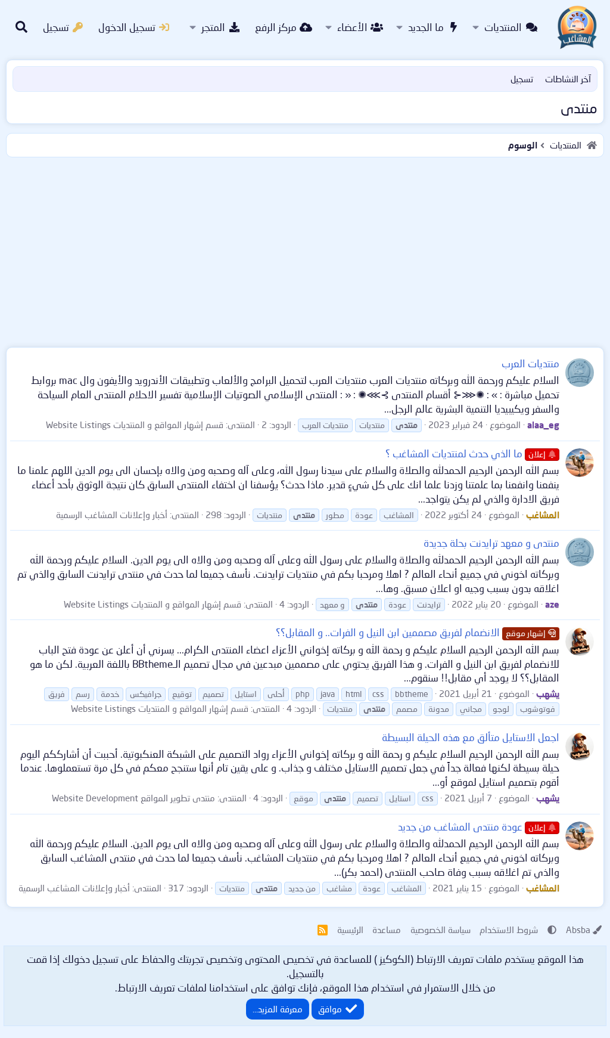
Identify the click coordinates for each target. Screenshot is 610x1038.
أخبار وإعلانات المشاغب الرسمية (111, 514)
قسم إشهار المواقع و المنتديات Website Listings (134, 424)
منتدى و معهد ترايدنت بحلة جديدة (491, 543)
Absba (578, 929)
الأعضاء (352, 27)
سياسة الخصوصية (440, 929)
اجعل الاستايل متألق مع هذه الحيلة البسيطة (470, 737)
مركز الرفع (276, 27)
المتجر (213, 27)
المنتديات (503, 27)
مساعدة (386, 929)
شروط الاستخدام (509, 929)
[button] (476, 27)
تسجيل (522, 78)
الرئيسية (350, 929)
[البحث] (21, 27)
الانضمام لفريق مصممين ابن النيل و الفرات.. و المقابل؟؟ (411, 632)
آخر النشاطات (568, 78)
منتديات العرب (530, 363)
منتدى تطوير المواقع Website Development (133, 797)
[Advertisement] (305, 249)
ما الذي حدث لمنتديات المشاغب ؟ (465, 453)
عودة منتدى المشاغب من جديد (472, 826)
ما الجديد (426, 27)
